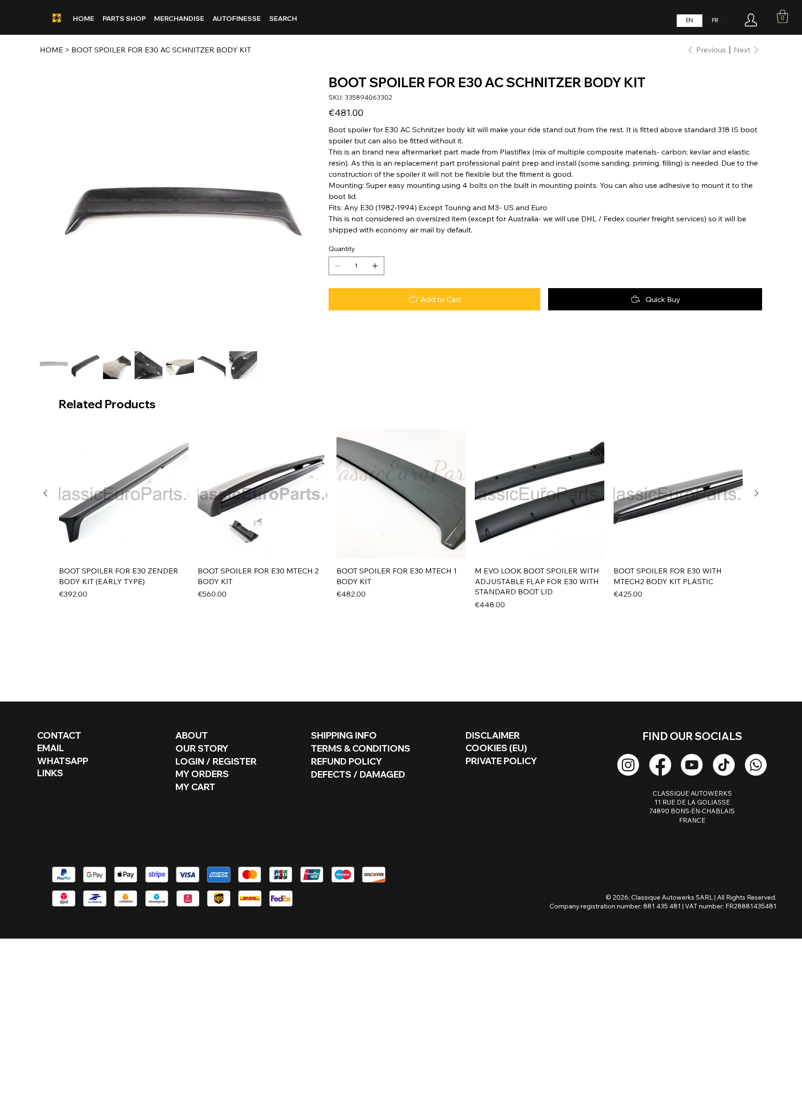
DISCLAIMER (493, 735)
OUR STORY (201, 748)
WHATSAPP (62, 760)
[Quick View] (123, 494)
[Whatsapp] (756, 765)
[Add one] (375, 266)
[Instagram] (628, 765)
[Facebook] (660, 765)
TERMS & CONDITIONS (360, 748)
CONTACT (59, 735)
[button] (782, 16)
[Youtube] (692, 765)
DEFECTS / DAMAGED (358, 774)
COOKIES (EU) (496, 747)
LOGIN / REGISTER (216, 761)
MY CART (195, 786)
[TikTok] (724, 765)
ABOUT (191, 735)
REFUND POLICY (346, 761)
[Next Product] (756, 493)
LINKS (50, 773)
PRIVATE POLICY (501, 760)
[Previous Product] (45, 493)
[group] (401, 520)
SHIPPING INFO (344, 735)
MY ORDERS (202, 773)
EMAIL (50, 747)
